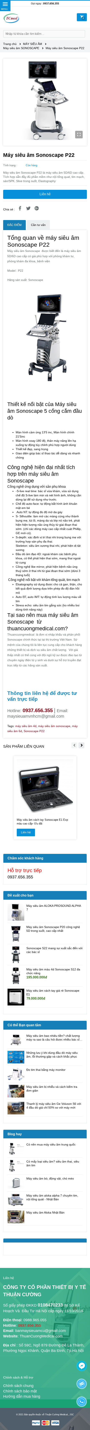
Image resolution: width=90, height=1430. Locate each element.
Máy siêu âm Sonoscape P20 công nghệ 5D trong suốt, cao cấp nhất (53, 928)
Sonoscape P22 (34, 731)
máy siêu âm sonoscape (54, 726)
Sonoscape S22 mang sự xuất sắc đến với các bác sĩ (54, 950)
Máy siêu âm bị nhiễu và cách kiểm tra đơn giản (51, 1088)
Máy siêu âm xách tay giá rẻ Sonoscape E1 (52, 992)
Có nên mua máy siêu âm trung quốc (51, 1144)
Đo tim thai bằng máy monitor (46, 1069)
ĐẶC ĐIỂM (14, 225)
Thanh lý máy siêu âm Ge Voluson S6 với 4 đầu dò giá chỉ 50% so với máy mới (53, 1105)
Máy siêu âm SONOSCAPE (21, 48)
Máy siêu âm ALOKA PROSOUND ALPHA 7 (53, 907)
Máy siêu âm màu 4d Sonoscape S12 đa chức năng (53, 971)
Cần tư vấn (38, 225)
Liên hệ (45, 194)
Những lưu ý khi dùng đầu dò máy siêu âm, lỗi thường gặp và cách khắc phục (52, 1054)
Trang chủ (10, 44)
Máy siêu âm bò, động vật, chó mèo (50, 1178)
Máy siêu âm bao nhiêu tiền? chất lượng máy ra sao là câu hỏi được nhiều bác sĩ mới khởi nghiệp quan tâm (53, 1037)
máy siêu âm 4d (25, 726)
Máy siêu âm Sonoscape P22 (65, 48)
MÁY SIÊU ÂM (33, 44)
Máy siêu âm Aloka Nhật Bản (45, 1212)
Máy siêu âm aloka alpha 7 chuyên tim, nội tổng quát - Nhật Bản (52, 1197)
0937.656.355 (51, 3)
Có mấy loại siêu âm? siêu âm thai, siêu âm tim (52, 1163)
